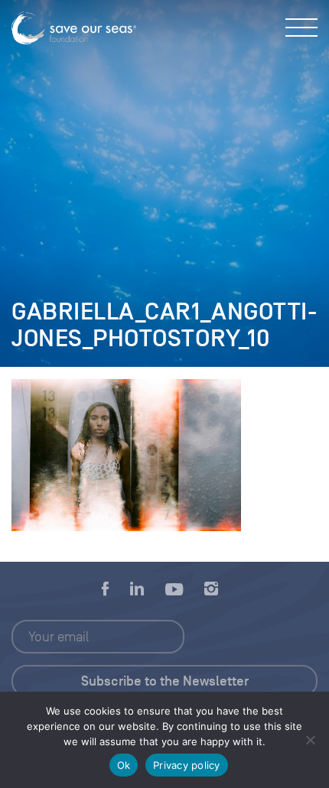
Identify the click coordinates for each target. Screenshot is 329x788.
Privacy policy (186, 765)
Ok (124, 765)
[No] (310, 739)
